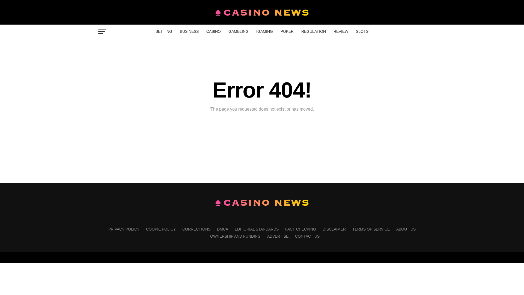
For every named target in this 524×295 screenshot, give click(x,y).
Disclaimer (334, 229)
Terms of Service (371, 229)
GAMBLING (238, 31)
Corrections (196, 229)
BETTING (164, 31)
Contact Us (307, 236)
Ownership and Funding (235, 236)
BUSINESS (189, 31)
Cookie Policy (161, 229)
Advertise (277, 236)
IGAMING (264, 31)
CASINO (213, 31)
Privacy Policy (123, 229)
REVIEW (341, 31)
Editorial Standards (257, 229)
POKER (287, 31)
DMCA (222, 229)
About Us (406, 229)
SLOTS (362, 31)
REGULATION (313, 31)
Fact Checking (300, 229)
